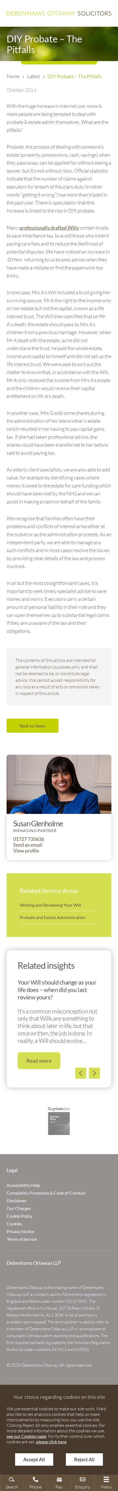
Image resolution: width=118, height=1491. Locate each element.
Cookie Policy (19, 1216)
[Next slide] (94, 1073)
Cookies (14, 1223)
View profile (26, 851)
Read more (39, 1060)
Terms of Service (22, 1239)
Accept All (34, 1459)
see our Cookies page (26, 1436)
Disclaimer (17, 1200)
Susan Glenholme (38, 823)
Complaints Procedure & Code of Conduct (46, 1192)
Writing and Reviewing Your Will (50, 904)
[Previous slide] (80, 1073)
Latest (33, 76)
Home (13, 76)
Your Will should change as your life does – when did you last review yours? (57, 989)
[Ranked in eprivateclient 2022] (59, 1121)
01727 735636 (28, 839)
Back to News (32, 725)
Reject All (84, 1459)
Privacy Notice (20, 1231)
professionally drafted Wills (49, 228)
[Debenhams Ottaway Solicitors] (59, 13)
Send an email (28, 845)
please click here (51, 1441)
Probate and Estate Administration (53, 917)
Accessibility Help (23, 1185)
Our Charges (19, 1208)
